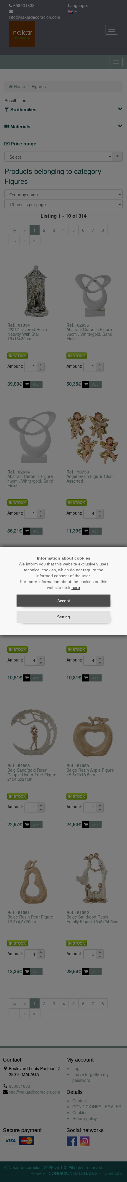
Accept (63, 600)
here (75, 587)
